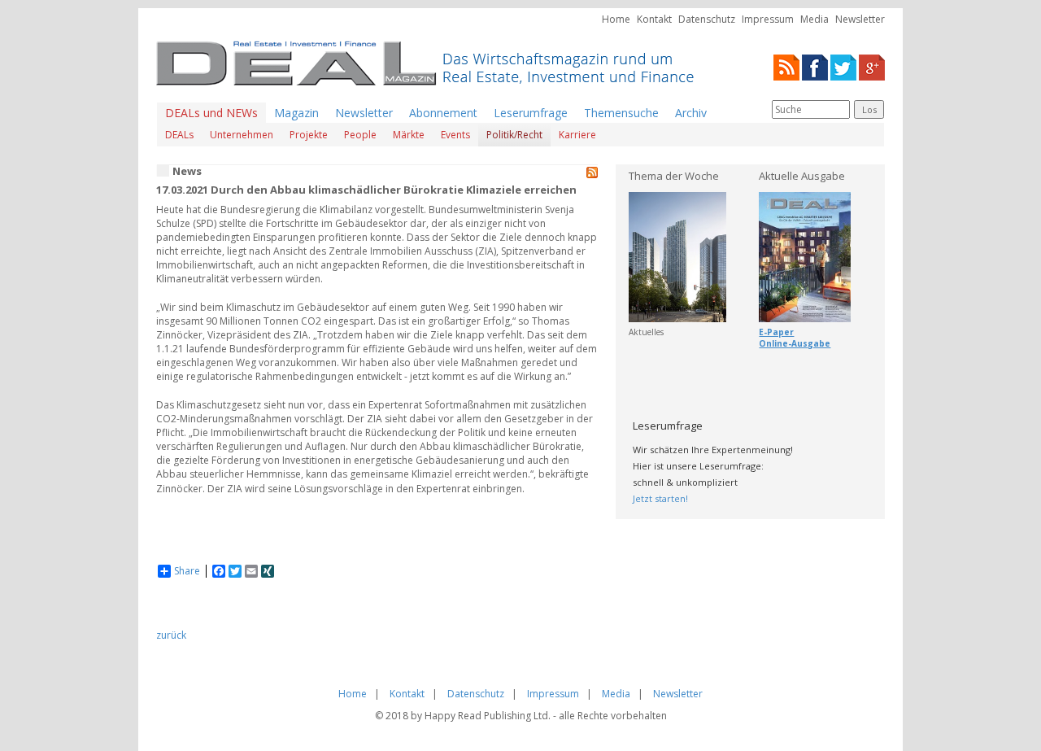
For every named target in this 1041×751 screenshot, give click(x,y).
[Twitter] (843, 66)
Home (616, 19)
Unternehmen (241, 135)
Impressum (768, 19)
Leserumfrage (531, 112)
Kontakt (654, 19)
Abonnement (443, 112)
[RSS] (786, 66)
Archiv (691, 112)
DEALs (179, 135)
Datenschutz (706, 19)
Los (869, 109)
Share (187, 571)
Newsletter (860, 19)
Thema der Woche (674, 175)
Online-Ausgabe (794, 343)
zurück (171, 635)
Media (814, 19)
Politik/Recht (514, 135)
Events (455, 135)
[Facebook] (815, 66)
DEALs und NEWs (211, 112)
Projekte (309, 135)
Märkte (409, 135)
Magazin (296, 112)
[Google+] (872, 66)
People (360, 135)
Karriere (577, 135)
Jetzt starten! (660, 498)
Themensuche (621, 112)
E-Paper (776, 332)
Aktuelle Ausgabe (802, 175)
